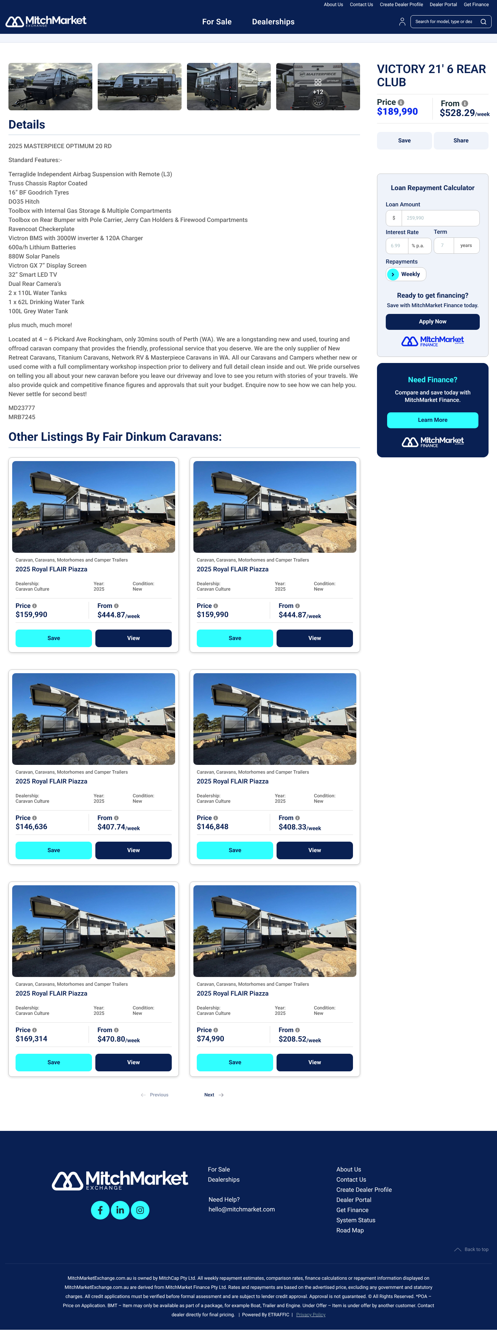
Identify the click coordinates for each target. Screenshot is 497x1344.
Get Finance (476, 4)
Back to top (477, 1249)
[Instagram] (140, 1210)
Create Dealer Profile (401, 4)
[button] (54, 638)
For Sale (219, 1169)
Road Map (350, 1230)
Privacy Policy (310, 1315)
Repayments (402, 261)
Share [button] (461, 140)
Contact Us (361, 4)
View (133, 638)
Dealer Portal (443, 4)
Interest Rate (402, 232)
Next (209, 1095)
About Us (333, 4)
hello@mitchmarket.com (242, 1209)
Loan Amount (403, 204)
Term (440, 232)
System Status (356, 1220)
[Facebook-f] (100, 1210)
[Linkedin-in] (120, 1210)
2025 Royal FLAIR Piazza (52, 569)
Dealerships (224, 1179)
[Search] (483, 21)
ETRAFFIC (280, 1315)
